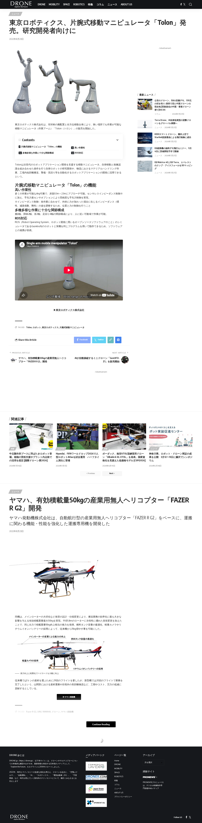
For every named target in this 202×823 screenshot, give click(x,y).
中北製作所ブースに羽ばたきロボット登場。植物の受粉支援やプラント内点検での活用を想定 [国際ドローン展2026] (30, 457)
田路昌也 (166, 114)
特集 (12, 449)
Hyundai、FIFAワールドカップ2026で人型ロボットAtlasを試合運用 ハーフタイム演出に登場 (77, 457)
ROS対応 (79, 152)
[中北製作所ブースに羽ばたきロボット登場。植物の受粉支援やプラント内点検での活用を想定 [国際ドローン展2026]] (31, 436)
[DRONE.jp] (21, 4)
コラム (157, 114)
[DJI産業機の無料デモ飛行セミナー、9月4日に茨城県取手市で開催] (145, 152)
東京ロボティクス (50, 327)
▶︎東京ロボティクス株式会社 (69, 309)
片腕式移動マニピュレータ (72, 327)
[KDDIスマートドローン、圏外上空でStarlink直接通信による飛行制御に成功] (145, 138)
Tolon (29, 327)
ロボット (37, 327)
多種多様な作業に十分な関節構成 (38, 152)
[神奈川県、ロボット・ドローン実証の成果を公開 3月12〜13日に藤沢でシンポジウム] (171, 436)
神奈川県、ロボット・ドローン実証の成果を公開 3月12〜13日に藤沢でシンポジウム (170, 457)
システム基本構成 (83, 809)
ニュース (15, 14)
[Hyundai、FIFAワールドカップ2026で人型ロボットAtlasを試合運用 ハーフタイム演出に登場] (78, 436)
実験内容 (25, 808)
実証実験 (27, 815)
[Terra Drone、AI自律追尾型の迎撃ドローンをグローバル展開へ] (145, 124)
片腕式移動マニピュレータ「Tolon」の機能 (41, 146)
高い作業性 (80, 147)
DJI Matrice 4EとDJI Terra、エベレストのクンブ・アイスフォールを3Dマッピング (173, 165)
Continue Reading (101, 724)
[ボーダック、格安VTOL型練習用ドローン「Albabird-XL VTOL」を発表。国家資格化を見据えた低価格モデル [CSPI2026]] (124, 436)
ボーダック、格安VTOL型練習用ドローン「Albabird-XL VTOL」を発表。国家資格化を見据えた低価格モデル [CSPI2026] (124, 457)
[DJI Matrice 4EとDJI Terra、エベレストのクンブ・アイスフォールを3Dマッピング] (145, 166)
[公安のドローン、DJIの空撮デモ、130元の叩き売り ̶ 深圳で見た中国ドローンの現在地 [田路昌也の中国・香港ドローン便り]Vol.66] (145, 104)
